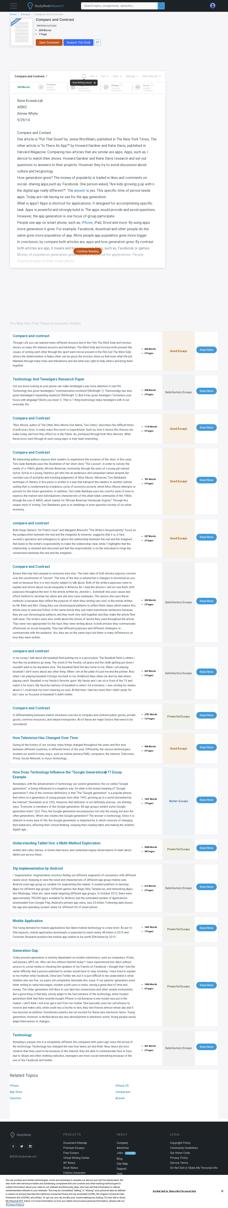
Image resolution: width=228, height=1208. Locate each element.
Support (121, 1168)
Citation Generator (74, 1173)
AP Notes (69, 1163)
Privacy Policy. (15, 1204)
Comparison (122, 1092)
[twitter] (22, 1148)
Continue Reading (88, 251)
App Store (16, 1092)
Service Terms (179, 1163)
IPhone (87, 222)
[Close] (222, 1191)
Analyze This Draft (78, 42)
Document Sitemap (75, 1143)
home (13, 14)
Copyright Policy (180, 1143)
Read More (206, 350)
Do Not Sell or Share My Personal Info (174, 1191)
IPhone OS (122, 1085)
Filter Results (150, 76)
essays (25, 14)
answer (79, 190)
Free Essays (71, 1153)
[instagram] (31, 1148)
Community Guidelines (184, 1148)
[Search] (161, 5)
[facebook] (14, 1148)
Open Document (49, 42)
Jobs (120, 1153)
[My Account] (214, 5)
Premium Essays (73, 1148)
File (92, 76)
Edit (103, 76)
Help (120, 1173)
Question (15, 1098)
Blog (119, 1158)
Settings (130, 76)
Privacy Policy (179, 1158)
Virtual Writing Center (76, 1158)
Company (122, 1143)
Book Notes (70, 1168)
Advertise (123, 1148)
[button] (13, 6)
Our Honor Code (180, 1153)
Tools (116, 76)
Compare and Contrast (55, 20)
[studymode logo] (52, 5)
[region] (114, 1191)
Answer (120, 1098)
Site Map (122, 1163)
